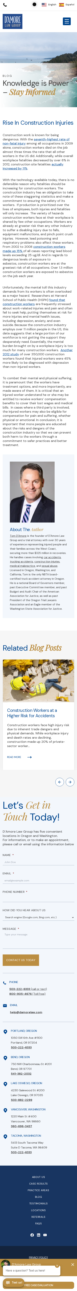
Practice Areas (38, 1190)
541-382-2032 (21, 1074)
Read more (14, 757)
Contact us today (20, 960)
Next (70, 782)
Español (70, 4)
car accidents (52, 557)
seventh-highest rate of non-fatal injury (36, 141)
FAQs (38, 1223)
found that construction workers (34, 302)
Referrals (38, 1216)
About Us (38, 1177)
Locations (38, 1210)
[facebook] (32, 1235)
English (52, 4)
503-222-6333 (28, 989)
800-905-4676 (27, 994)
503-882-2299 (21, 1100)
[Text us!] (13, 1283)
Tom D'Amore (18, 536)
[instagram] (45, 1235)
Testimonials (38, 1203)
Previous (59, 782)
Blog (38, 1196)
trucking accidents (21, 561)
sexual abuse (49, 566)
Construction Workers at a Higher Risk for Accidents (32, 713)
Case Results (38, 1183)
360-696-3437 (21, 1126)
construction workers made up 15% (34, 249)
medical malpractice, (23, 566)
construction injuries (47, 561)
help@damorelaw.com (26, 1012)
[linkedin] (38, 1235)
